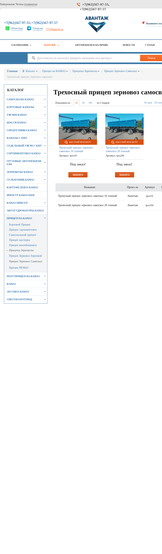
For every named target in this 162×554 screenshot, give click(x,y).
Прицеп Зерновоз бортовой (25, 255)
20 (76, 102)
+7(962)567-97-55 (95, 4)
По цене (148, 102)
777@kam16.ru (54, 29)
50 (83, 102)
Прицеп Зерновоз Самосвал (25, 261)
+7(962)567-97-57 (93, 9)
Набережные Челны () (18, 4)
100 (90, 102)
